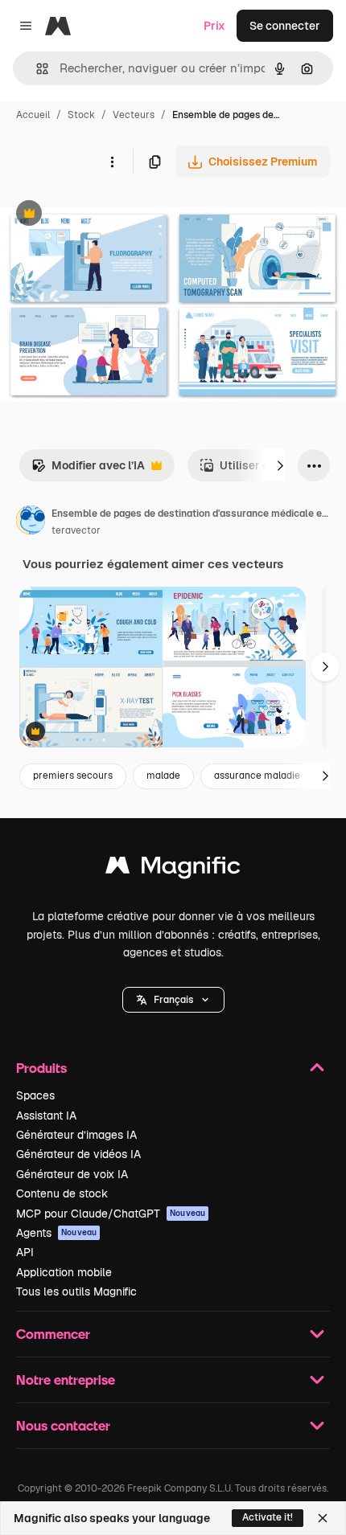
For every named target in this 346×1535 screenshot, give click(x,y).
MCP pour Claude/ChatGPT (110, 1213)
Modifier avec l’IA (88, 469)
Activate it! (267, 1517)
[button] (173, 1000)
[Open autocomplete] (36, 69)
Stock (81, 114)
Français (173, 999)
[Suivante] (280, 465)
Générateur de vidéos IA (78, 1154)
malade (163, 775)
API (25, 1252)
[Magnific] (173, 869)
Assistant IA (46, 1115)
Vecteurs (133, 114)
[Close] (322, 1518)
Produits (41, 1067)
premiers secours (73, 775)
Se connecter (284, 25)
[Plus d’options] (112, 161)
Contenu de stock (62, 1193)
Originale (106, 215)
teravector (76, 530)
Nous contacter (63, 1425)
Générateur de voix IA (72, 1174)
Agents (56, 1233)
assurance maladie (257, 775)
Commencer (53, 1333)
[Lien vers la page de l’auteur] (30, 522)
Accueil (33, 114)
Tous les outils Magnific (76, 1291)
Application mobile (64, 1272)
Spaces (35, 1095)
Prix (214, 25)
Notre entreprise (65, 1379)
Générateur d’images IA (76, 1135)
